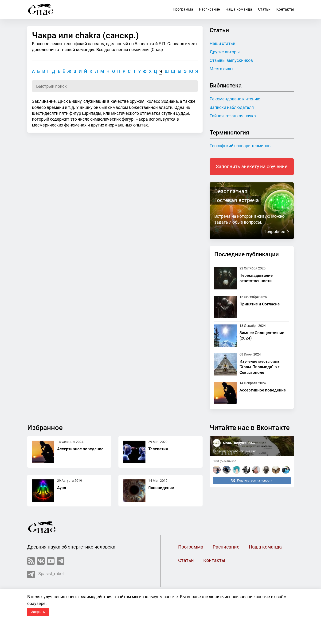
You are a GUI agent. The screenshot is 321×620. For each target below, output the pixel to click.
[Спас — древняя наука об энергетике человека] (40, 9)
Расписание (209, 9)
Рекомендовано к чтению (235, 98)
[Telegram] (60, 561)
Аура (61, 487)
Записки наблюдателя (232, 107)
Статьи (264, 9)
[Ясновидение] (134, 490)
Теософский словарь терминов (240, 145)
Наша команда (239, 9)
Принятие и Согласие (259, 304)
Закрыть (38, 612)
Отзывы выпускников (231, 60)
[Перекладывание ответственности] (225, 278)
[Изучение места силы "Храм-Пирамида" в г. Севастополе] (225, 364)
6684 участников (224, 461)
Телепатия (158, 448)
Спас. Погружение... (239, 443)
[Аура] (43, 490)
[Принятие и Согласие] (225, 307)
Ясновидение (161, 487)
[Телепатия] (134, 452)
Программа (183, 9)
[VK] (41, 561)
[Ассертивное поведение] (225, 393)
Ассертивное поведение (262, 390)
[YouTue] (51, 561)
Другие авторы (225, 51)
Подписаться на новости (254, 480)
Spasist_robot (51, 573)
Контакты (285, 9)
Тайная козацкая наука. (233, 115)
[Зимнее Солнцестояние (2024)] (225, 335)
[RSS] (31, 561)
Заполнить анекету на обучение (251, 166)
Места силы (221, 68)
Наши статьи (222, 43)
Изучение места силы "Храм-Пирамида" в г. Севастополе (260, 367)
